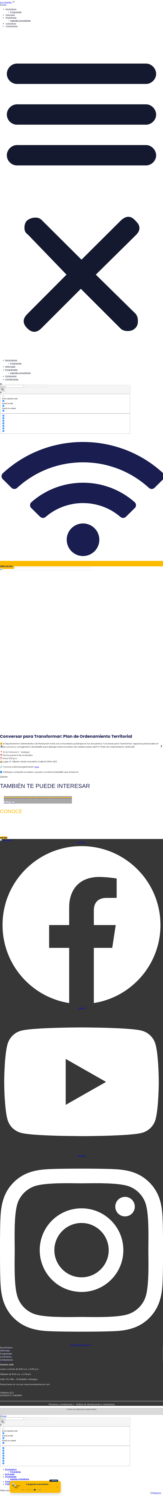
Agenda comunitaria (20, 20)
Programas (15, 12)
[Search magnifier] (2, 390)
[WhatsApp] (155, 1493)
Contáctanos (12, 26)
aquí (37, 766)
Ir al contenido (6, 2)
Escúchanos (11, 9)
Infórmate (10, 15)
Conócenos (11, 23)
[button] (81, 193)
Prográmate (11, 17)
